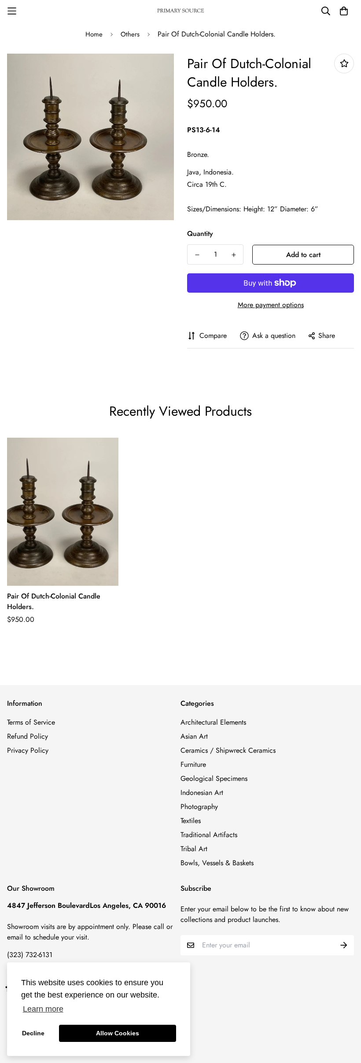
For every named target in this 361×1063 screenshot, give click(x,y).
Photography (199, 807)
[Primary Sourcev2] (180, 11)
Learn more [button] (43, 1009)
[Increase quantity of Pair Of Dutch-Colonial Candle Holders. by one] (233, 255)
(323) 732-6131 (29, 955)
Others (130, 34)
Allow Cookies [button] (117, 1033)
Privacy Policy (27, 750)
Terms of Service (31, 722)
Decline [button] (33, 1033)
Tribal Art (193, 849)
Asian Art (194, 736)
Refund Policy (27, 736)
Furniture (193, 764)
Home (94, 34)
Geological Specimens (213, 778)
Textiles (190, 821)
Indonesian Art (201, 792)
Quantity (200, 234)
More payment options (271, 305)
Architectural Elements (213, 722)
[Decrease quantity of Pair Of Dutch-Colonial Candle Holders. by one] (197, 255)
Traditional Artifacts (208, 835)
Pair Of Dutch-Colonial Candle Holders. (53, 601)
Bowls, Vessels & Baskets (217, 863)
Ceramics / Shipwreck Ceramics (228, 750)
